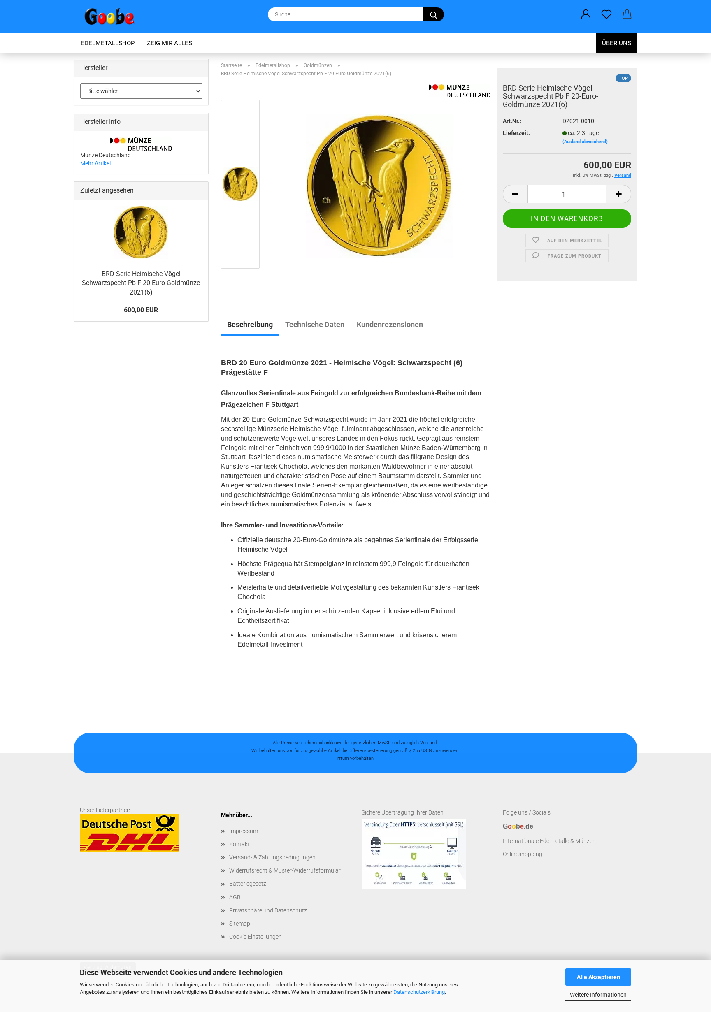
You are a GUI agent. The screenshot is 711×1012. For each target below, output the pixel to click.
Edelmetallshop (108, 43)
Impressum (243, 831)
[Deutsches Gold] (379, 186)
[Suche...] (433, 14)
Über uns (616, 43)
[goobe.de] (112, 16)
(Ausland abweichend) (585, 141)
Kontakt (239, 844)
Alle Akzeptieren (598, 977)
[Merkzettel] (606, 14)
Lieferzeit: (516, 133)
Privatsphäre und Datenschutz (268, 910)
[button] (586, 14)
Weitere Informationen (598, 994)
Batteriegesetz (247, 883)
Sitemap (239, 923)
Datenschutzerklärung (419, 992)
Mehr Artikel (95, 163)
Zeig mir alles (169, 43)
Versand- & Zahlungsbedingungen (272, 857)
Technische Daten (314, 324)
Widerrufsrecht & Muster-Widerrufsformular (285, 870)
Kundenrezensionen (390, 324)
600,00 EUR (141, 310)
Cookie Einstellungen (255, 936)
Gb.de (518, 826)
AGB (235, 897)
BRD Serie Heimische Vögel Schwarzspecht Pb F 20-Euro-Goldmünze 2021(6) (141, 283)
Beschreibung (250, 324)
